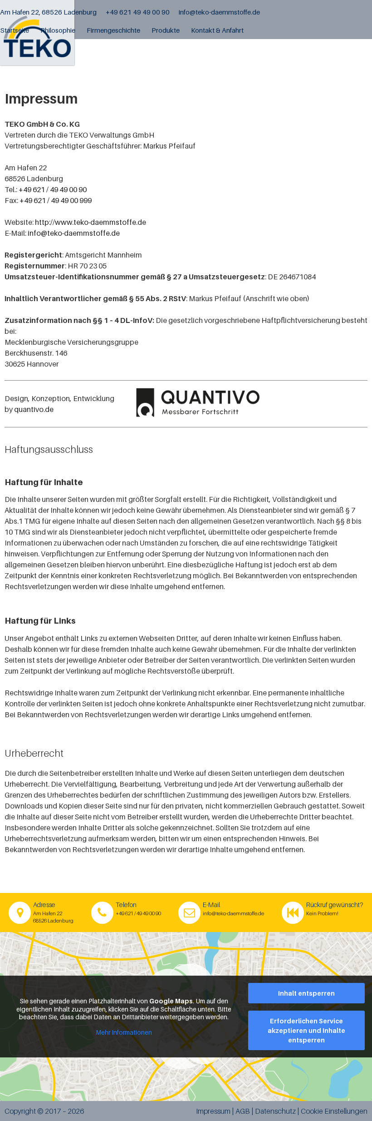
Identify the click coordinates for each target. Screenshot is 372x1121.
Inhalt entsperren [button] (306, 993)
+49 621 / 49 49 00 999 (56, 200)
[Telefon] (102, 913)
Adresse (44, 904)
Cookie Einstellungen (334, 1111)
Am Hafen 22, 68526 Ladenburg (48, 12)
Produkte (166, 30)
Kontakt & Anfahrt (217, 30)
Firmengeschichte (113, 30)
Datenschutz (275, 1111)
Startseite (14, 30)
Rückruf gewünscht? (334, 904)
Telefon (126, 904)
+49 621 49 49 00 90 (138, 12)
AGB (243, 1111)
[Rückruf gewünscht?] (293, 913)
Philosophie (57, 30)
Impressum (214, 1111)
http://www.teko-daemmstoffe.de (90, 222)
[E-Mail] (189, 913)
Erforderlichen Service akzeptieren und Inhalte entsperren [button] (306, 1030)
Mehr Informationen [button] (124, 1032)
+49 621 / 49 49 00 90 (53, 189)
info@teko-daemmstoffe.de (219, 12)
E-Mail (211, 904)
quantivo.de (34, 409)
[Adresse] (20, 913)
